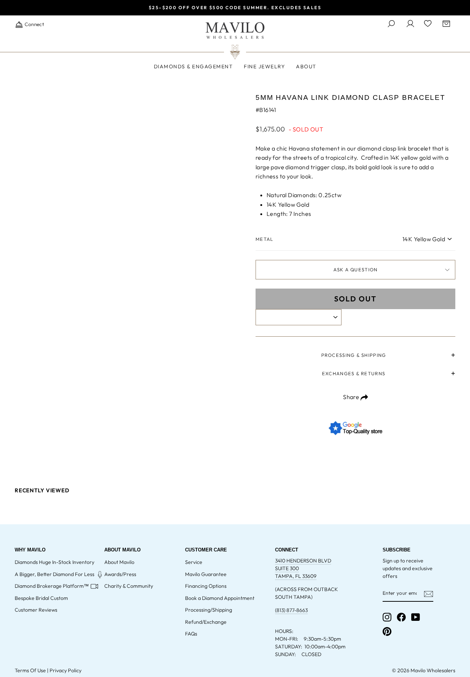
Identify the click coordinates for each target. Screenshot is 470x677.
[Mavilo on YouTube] (415, 617)
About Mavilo (119, 562)
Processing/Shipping (208, 610)
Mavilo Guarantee (206, 574)
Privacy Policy (66, 670)
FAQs (191, 633)
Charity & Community (128, 586)
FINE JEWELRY (264, 66)
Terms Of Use (30, 670)
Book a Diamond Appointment (219, 598)
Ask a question (355, 269)
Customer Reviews (36, 610)
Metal (264, 239)
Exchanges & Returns (353, 373)
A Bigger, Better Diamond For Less (54, 574)
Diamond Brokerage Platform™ (52, 586)
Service (193, 562)
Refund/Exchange (206, 622)
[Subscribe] (428, 593)
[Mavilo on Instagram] (387, 617)
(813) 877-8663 (291, 610)
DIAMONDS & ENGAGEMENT (193, 66)
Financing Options (206, 586)
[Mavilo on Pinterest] (387, 631)
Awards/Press (120, 574)
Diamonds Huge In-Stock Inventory (54, 562)
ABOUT (306, 66)
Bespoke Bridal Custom (41, 598)
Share (351, 397)
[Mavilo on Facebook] (401, 617)
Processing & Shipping (353, 355)
